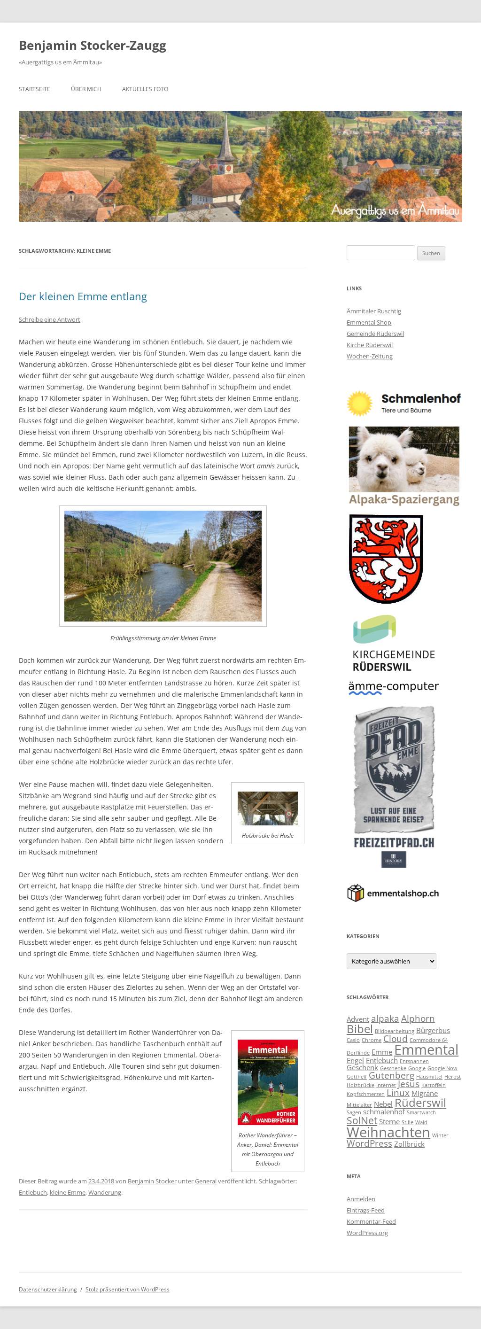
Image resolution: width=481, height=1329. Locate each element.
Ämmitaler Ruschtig (374, 311)
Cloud (395, 1038)
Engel (355, 1060)
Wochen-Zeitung (370, 356)
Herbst (452, 1076)
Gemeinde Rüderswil (375, 333)
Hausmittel (429, 1076)
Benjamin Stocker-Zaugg (92, 45)
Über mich (86, 89)
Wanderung (104, 1192)
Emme (382, 1052)
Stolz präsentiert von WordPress (127, 1289)
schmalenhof (384, 1111)
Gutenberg (391, 1075)
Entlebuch (33, 1192)
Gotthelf (357, 1076)
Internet (386, 1085)
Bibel (360, 1028)
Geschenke (393, 1068)
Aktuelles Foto (145, 89)
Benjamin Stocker (152, 1181)
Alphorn (418, 1018)
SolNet (362, 1120)
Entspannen (414, 1061)
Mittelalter (359, 1105)
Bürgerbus (433, 1030)
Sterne (389, 1121)
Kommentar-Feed (371, 1221)
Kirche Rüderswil (370, 345)
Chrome (371, 1040)
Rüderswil (420, 1102)
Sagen (354, 1112)
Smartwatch (421, 1112)
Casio (353, 1040)
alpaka (385, 1018)
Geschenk (362, 1067)
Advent (358, 1019)
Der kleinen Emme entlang (83, 296)
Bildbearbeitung (394, 1031)
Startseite (34, 89)
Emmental (426, 1049)
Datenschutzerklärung (48, 1289)
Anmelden (361, 1199)
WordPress (369, 1143)
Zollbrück (409, 1144)
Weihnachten (388, 1132)
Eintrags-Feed (366, 1210)
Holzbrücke (360, 1085)
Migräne (424, 1093)
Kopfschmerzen (366, 1094)
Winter (440, 1135)
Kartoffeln (433, 1085)
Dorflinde (358, 1052)
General (206, 1181)
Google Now (442, 1068)
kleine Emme (67, 1192)
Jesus (408, 1083)
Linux (398, 1092)
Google (417, 1068)
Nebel (383, 1104)
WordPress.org (367, 1232)
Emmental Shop (369, 322)
